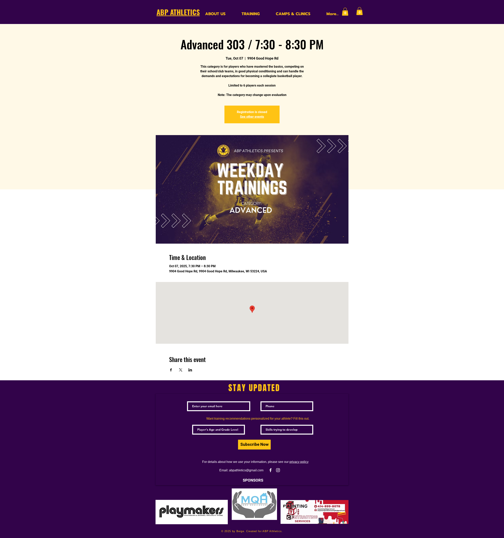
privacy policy (299, 461)
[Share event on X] (181, 369)
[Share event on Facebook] (171, 369)
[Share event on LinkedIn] (190, 369)
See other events (252, 117)
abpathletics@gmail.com (246, 470)
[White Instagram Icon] (278, 470)
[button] (345, 12)
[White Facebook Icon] (270, 470)
